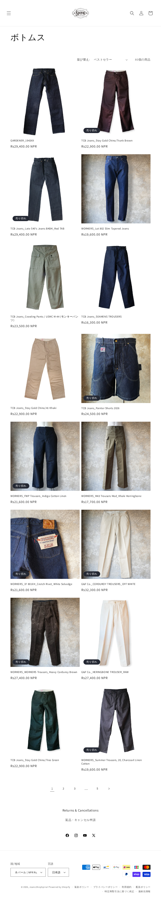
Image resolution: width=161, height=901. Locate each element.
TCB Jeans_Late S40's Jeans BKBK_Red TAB (37, 228)
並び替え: (83, 59)
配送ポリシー (143, 886)
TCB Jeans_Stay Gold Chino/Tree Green (34, 760)
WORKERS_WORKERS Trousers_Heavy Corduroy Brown (43, 672)
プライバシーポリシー (105, 886)
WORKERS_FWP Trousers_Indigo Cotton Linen (38, 496)
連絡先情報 (144, 891)
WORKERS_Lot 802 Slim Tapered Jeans (105, 228)
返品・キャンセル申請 (80, 820)
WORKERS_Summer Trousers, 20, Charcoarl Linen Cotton (111, 761)
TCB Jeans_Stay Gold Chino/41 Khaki (33, 408)
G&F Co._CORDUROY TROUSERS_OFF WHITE (108, 584)
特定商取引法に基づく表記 (119, 891)
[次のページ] (108, 788)
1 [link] (52, 788)
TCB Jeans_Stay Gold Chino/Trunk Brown (106, 140)
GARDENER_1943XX (22, 140)
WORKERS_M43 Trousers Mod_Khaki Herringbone (111, 496)
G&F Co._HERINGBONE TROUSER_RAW (105, 672)
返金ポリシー (81, 886)
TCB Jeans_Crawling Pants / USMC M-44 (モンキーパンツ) (44, 318)
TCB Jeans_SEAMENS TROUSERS (101, 316)
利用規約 (127, 886)
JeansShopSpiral (38, 886)
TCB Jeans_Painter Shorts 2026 (100, 408)
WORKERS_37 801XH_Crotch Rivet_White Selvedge (41, 584)
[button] (8, 13)
